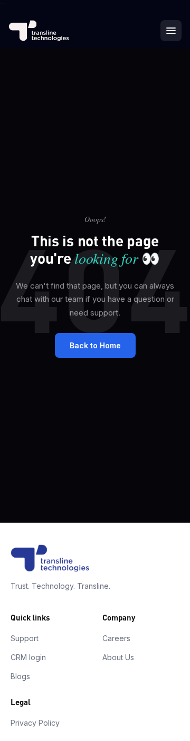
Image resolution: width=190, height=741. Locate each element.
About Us (118, 657)
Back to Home (95, 345)
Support (25, 638)
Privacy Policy (35, 722)
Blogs (20, 676)
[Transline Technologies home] (38, 30)
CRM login (28, 657)
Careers (116, 638)
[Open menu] (171, 30)
